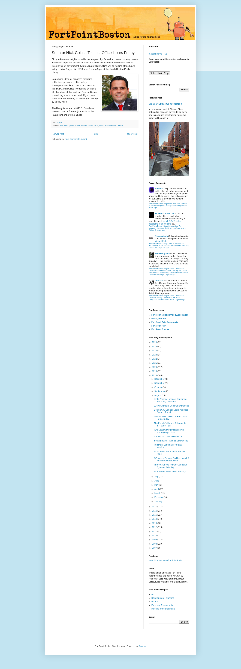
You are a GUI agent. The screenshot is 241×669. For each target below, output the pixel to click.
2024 (154, 350)
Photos (154, 601)
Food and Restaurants (162, 605)
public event (75, 125)
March (157, 493)
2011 (154, 531)
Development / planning (162, 598)
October (158, 387)
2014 (154, 519)
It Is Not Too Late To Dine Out (168, 436)
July (156, 476)
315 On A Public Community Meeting (171, 406)
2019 (154, 371)
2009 (154, 539)
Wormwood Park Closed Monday (170, 471)
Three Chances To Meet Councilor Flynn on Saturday (170, 466)
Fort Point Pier (158, 326)
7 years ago (171, 275)
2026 (154, 342)
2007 (154, 548)
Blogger (142, 646)
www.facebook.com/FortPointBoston (166, 560)
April (156, 489)
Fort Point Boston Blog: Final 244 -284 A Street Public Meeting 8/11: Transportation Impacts (168, 205)
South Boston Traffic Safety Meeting (171, 441)
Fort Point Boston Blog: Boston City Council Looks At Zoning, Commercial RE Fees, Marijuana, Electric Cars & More (166, 298)
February (159, 497)
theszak (159, 280)
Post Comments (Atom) (76, 139)
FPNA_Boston (158, 318)
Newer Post (58, 134)
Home (95, 134)
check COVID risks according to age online (164, 222)
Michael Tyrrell (162, 253)
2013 (154, 523)
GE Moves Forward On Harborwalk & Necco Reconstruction (171, 459)
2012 (154, 527)
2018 (154, 375)
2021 (154, 363)
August (158, 395)
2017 (154, 506)
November (159, 383)
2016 (154, 511)
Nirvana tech (161, 236)
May (156, 485)
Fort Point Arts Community (164, 322)
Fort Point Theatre (160, 329)
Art (152, 594)
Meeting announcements (163, 609)
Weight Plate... (162, 241)
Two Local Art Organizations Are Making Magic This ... (169, 431)
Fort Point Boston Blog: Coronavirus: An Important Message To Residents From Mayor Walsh (167, 228)
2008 (154, 544)
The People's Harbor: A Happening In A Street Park (170, 424)
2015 (154, 515)
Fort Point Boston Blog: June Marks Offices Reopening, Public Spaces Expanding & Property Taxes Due (169, 246)
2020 (154, 367)
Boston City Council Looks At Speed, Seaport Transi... (171, 411)
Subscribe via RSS (158, 54)
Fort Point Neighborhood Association (169, 315)
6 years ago (164, 248)
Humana (159, 188)
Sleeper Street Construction (165, 103)
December (159, 379)
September (159, 391)
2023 (154, 355)
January (158, 501)
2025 (154, 346)
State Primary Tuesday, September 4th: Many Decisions (170, 400)
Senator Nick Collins (89, 125)
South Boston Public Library (111, 125)
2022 (154, 359)
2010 (154, 535)
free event (64, 125)
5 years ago (160, 230)
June (157, 481)
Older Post (132, 134)
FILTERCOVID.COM (164, 213)
